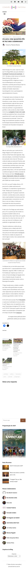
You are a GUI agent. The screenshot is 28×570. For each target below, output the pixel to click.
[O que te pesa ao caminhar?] (7, 360)
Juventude (10, 376)
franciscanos (18, 374)
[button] (14, 443)
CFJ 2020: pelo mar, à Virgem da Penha (6, 344)
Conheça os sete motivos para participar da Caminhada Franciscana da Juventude (16, 347)
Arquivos (14, 554)
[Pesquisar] (23, 420)
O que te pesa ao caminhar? (5, 364)
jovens (4, 376)
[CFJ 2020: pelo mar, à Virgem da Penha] (7, 341)
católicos (12, 374)
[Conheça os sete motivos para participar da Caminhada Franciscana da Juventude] (18, 341)
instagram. (19, 313)
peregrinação (17, 376)
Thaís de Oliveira (15, 45)
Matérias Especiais (17, 37)
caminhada (5, 374)
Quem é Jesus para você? (16, 466)
